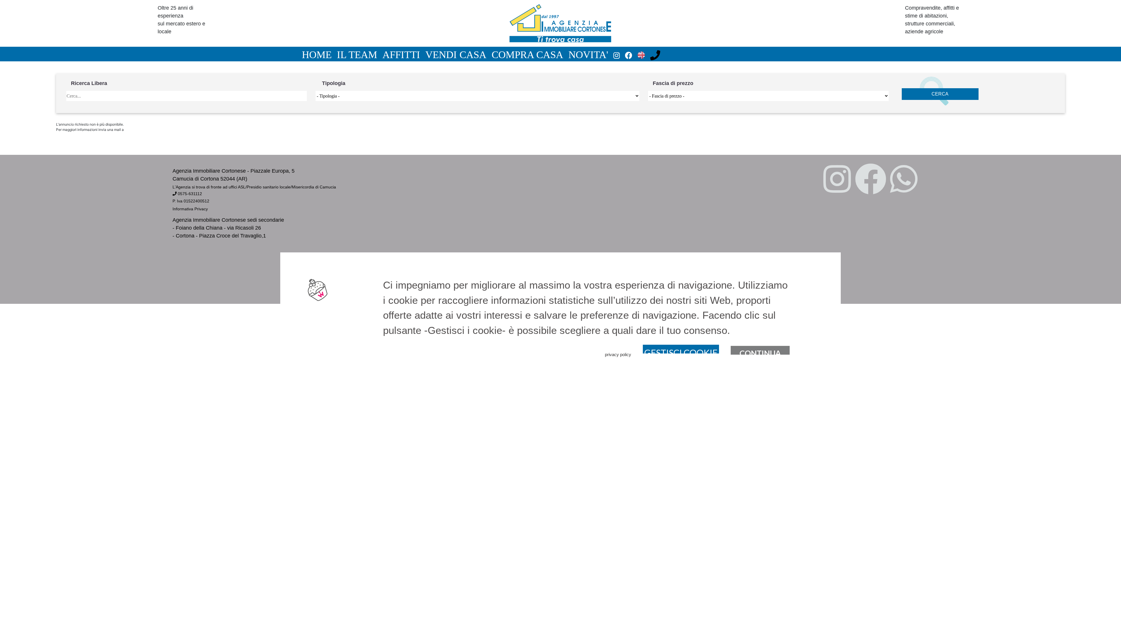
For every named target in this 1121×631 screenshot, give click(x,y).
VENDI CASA (455, 54)
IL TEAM (357, 54)
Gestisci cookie (681, 350)
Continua (760, 351)
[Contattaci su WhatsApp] (904, 180)
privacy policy (618, 354)
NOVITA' (588, 54)
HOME (317, 54)
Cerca (940, 93)
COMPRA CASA (527, 54)
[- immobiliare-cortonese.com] (560, 23)
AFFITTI (401, 54)
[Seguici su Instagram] (837, 180)
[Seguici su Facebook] (870, 180)
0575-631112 (189, 193)
